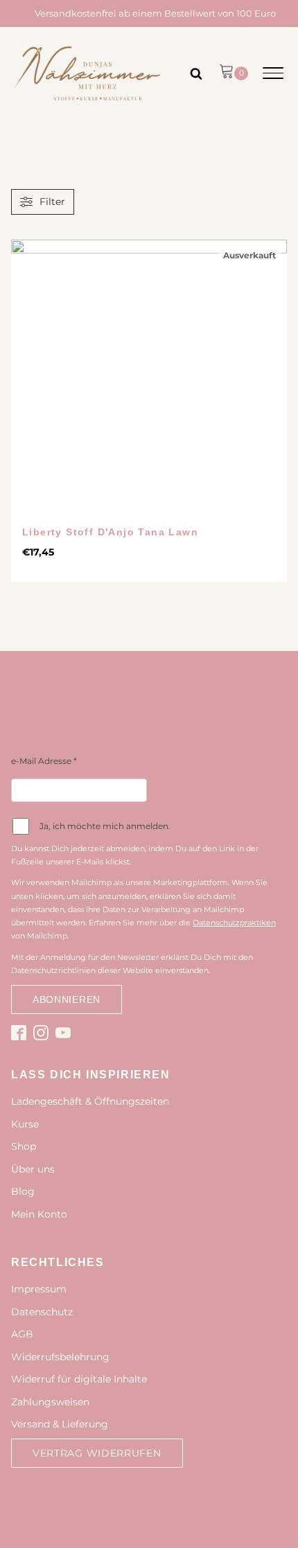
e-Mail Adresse (44, 761)
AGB (22, 1334)
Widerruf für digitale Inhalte (79, 1379)
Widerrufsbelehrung (60, 1357)
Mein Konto (39, 1214)
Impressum (39, 1289)
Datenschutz (42, 1312)
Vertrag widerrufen (97, 1453)
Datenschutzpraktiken (234, 922)
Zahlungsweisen (50, 1402)
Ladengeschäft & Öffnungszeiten (90, 1101)
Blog (23, 1191)
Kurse (25, 1124)
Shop (23, 1146)
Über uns (33, 1169)
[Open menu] (273, 73)
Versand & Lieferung (59, 1424)
